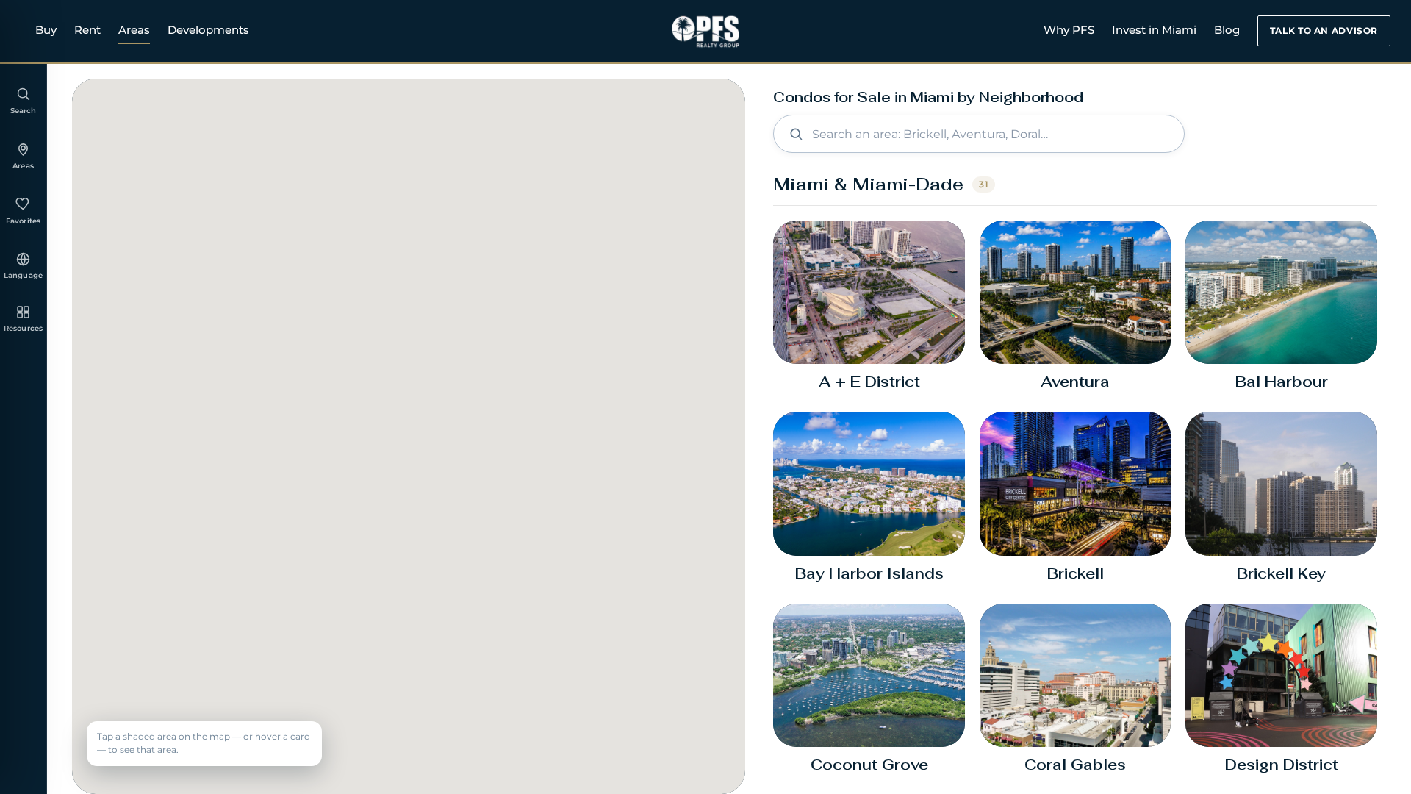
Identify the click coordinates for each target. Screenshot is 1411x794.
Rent (87, 30)
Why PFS (1069, 30)
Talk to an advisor (1324, 30)
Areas (134, 30)
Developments (208, 30)
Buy (46, 30)
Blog (1227, 30)
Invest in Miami (1154, 30)
